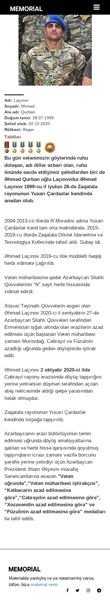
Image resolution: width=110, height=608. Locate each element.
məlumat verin (44, 584)
